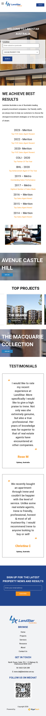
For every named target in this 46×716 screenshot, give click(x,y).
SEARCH (7, 59)
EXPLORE (7, 275)
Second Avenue (21, 315)
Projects (23, 636)
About (23, 647)
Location (6, 42)
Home (23, 632)
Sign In (40, 5)
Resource (23, 644)
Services (23, 640)
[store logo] (13, 4)
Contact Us (23, 651)
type (4, 49)
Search (5, 56)
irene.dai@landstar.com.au (24, 672)
